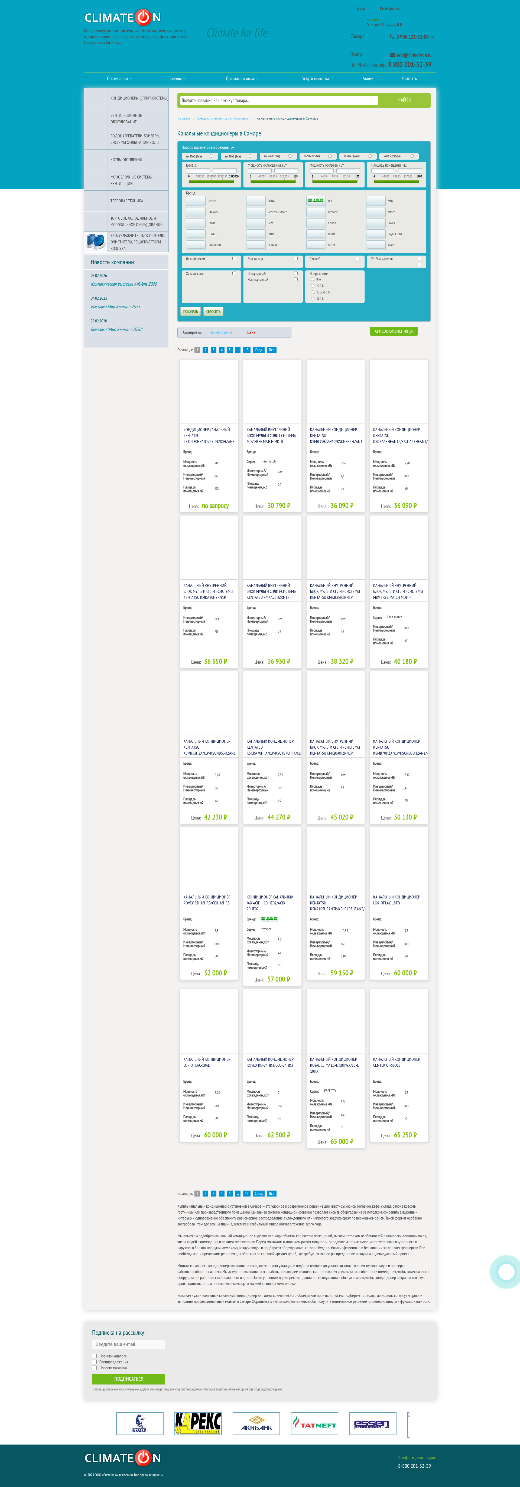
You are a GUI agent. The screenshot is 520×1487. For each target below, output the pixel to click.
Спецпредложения (113, 1362)
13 (247, 350)
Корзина (373, 19)
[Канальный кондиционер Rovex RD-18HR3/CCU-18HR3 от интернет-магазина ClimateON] (209, 859)
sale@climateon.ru (414, 55)
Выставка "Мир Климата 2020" (116, 329)
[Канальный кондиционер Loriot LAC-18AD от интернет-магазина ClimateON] (209, 1021)
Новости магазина (113, 1368)
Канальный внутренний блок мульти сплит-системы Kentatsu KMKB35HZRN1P (335, 591)
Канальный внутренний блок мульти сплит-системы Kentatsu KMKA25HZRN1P (272, 591)
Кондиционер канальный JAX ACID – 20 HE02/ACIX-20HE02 (270, 903)
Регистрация (389, 8)
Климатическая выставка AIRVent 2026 (124, 284)
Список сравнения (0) (394, 331)
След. (259, 350)
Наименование (221, 332)
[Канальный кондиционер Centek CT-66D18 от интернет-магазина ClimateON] (399, 1021)
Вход (361, 8)
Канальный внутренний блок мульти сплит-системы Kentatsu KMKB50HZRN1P (335, 747)
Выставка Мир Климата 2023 (115, 307)
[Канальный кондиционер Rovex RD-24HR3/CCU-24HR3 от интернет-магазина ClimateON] (272, 1021)
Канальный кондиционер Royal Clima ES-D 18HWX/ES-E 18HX (334, 1065)
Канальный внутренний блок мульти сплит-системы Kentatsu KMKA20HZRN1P (208, 591)
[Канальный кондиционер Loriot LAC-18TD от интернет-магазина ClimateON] (399, 859)
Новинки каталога (112, 1356)
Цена (251, 332)
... (238, 350)
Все (272, 350)
